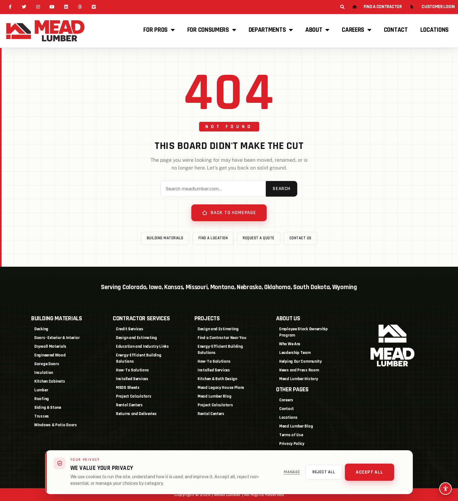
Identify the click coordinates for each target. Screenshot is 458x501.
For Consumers (208, 30)
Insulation (43, 372)
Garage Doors (46, 364)
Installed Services (132, 379)
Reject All (323, 472)
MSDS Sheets (128, 387)
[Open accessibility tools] (445, 488)
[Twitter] (24, 7)
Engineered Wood (50, 355)
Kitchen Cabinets (49, 381)
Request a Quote (258, 238)
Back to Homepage (233, 212)
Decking (41, 329)
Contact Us (300, 238)
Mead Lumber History (298, 379)
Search (281, 188)
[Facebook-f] (10, 7)
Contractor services (141, 318)
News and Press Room (299, 370)
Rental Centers (129, 405)
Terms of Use (291, 435)
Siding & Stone (47, 407)
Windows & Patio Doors (55, 425)
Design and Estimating (136, 338)
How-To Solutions (132, 370)
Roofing (41, 399)
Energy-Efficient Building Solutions (138, 358)
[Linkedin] (66, 7)
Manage (292, 472)
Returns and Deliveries (136, 414)
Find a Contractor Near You (222, 338)
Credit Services (129, 329)
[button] (342, 7)
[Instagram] (38, 7)
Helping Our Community (300, 361)
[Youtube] (52, 7)
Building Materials (165, 238)
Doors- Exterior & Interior (56, 338)
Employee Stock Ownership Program (303, 332)
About (313, 30)
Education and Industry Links (142, 346)
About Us (288, 318)
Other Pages (292, 389)
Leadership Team (295, 352)
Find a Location (213, 238)
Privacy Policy (291, 443)
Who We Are (289, 344)
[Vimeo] (94, 7)
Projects (207, 318)
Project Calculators (133, 396)
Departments (267, 30)
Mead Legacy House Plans (221, 387)
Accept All (369, 472)
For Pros (155, 30)
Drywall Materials (50, 346)
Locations (434, 30)
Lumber (41, 390)
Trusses (41, 416)
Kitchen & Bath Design (217, 379)
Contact (396, 30)
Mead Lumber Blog (214, 396)
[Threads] (80, 7)
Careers (353, 30)
